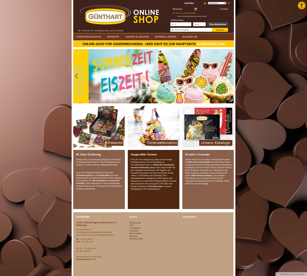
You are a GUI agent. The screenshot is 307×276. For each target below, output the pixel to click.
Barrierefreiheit (136, 233)
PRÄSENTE (113, 36)
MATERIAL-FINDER (165, 36)
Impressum (134, 236)
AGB (131, 225)
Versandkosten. (299, 274)
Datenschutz (134, 231)
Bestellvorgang (135, 223)
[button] (302, 5)
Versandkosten (135, 228)
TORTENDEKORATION (88, 36)
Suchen (220, 30)
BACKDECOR (189, 36)
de (229, 3)
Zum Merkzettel (217, 24)
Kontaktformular (136, 239)
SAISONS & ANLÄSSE (137, 36)
